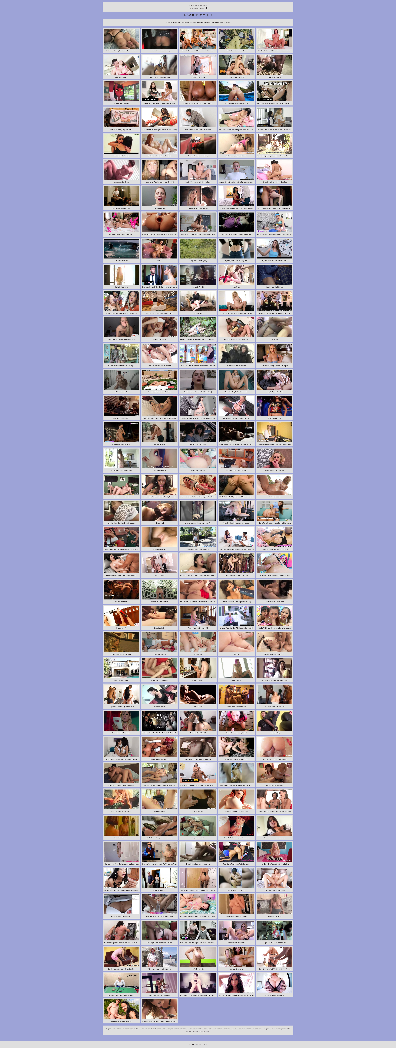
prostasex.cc (186, 22)
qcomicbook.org (195, 1045)
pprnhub (191, 5)
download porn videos (173, 22)
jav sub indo (203, 8)
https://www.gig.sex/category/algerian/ (209, 22)
